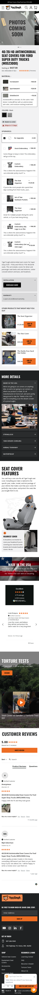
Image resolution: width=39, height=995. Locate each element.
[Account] (31, 7)
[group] (19, 743)
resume (7, 674)
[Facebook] (20, 928)
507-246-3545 (11, 942)
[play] (21, 703)
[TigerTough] (14, 7)
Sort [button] (3, 760)
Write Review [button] (19, 751)
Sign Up (19, 919)
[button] (3, 7)
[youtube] (4, 928)
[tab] (19, 767)
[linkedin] (15, 928)
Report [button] (23, 817)
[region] (19, 625)
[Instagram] (9, 928)
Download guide (12, 285)
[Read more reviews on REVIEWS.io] (19, 601)
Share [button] (28, 817)
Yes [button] (19, 817)
